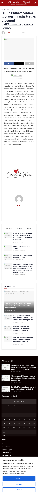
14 (24, 419)
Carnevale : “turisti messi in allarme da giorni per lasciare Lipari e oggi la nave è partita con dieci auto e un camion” (23, 268)
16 (34, 419)
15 (29, 419)
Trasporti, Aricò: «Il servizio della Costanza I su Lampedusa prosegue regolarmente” (18, 305)
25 (9, 428)
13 (19, 419)
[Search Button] (35, 3)
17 (4, 423)
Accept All (19, 479)
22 (29, 423)
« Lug (3, 435)
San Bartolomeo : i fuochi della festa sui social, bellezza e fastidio (23, 339)
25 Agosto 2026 (10, 310)
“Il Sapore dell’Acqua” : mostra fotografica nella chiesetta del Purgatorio (23, 318)
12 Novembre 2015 (19, 33)
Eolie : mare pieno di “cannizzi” (21, 247)
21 (24, 423)
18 (9, 423)
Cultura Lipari (6, 456)
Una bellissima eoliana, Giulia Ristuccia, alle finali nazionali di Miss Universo (22, 236)
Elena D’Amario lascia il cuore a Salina (22, 256)
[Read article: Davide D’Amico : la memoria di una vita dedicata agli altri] (8, 328)
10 (4, 419)
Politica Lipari (6, 453)
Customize (19, 484)
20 (19, 423)
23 (34, 423)
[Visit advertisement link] (19, 174)
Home (3, 9)
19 (14, 423)
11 (9, 419)
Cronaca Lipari (7, 450)
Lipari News (10, 9)
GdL (9, 33)
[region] (19, 475)
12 (14, 419)
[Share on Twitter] (19, 63)
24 (4, 428)
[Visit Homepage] (19, 3)
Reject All (19, 490)
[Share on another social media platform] (29, 63)
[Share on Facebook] (9, 63)
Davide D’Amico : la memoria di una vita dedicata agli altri (21, 329)
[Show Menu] (2, 3)
